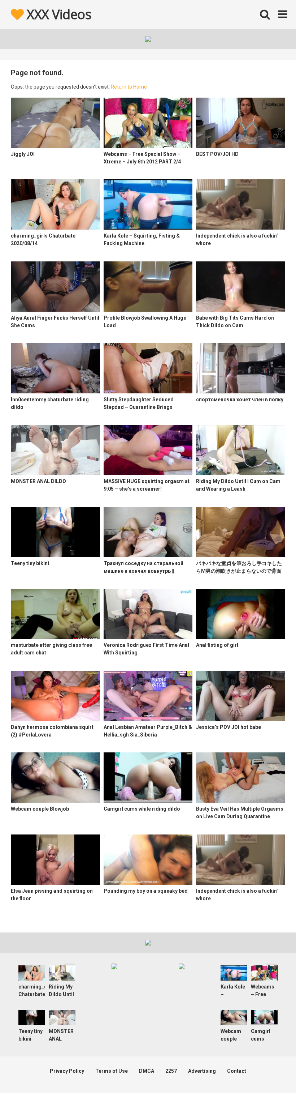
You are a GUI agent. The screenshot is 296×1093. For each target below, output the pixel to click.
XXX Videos (57, 14)
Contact (236, 1071)
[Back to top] (272, 1071)
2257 (171, 1071)
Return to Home (129, 87)
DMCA (146, 1071)
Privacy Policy (67, 1071)
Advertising (202, 1071)
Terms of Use (111, 1071)
